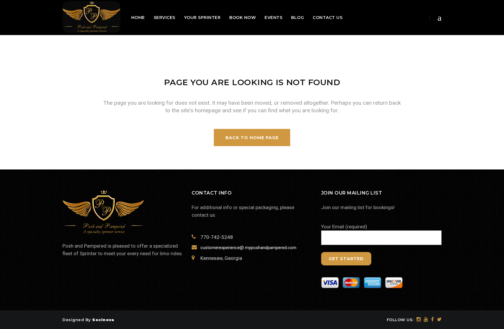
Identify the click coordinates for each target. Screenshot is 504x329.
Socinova (103, 319)
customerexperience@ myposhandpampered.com (248, 247)
